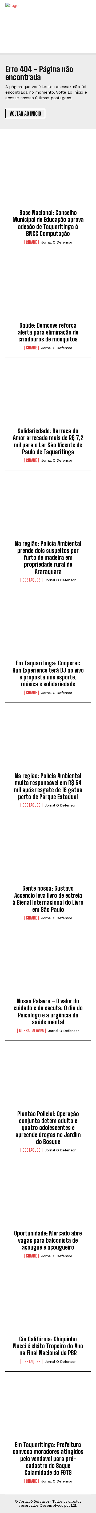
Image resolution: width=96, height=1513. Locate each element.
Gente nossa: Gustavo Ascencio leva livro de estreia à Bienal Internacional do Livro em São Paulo (48, 899)
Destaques (31, 580)
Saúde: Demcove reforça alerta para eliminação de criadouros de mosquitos (48, 332)
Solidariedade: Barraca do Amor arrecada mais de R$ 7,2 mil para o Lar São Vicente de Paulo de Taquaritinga (48, 441)
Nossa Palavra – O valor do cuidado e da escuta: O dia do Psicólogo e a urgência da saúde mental (48, 1012)
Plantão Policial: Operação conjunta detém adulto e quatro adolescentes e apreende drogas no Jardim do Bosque (48, 1128)
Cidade (31, 242)
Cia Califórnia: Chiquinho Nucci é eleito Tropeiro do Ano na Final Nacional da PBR (48, 1346)
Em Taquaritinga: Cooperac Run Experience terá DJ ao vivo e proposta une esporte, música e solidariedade (48, 674)
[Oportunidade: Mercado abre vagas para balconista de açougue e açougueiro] (48, 1199)
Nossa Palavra (31, 1031)
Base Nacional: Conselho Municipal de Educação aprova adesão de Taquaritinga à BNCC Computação (48, 223)
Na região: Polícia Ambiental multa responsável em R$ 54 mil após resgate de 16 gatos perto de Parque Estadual (48, 786)
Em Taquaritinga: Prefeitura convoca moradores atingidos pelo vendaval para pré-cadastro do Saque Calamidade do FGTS (48, 1458)
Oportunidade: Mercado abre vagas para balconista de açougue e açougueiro (48, 1240)
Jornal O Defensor (56, 242)
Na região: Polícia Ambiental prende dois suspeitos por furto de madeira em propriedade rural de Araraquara (48, 557)
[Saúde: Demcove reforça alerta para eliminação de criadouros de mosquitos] (48, 292)
